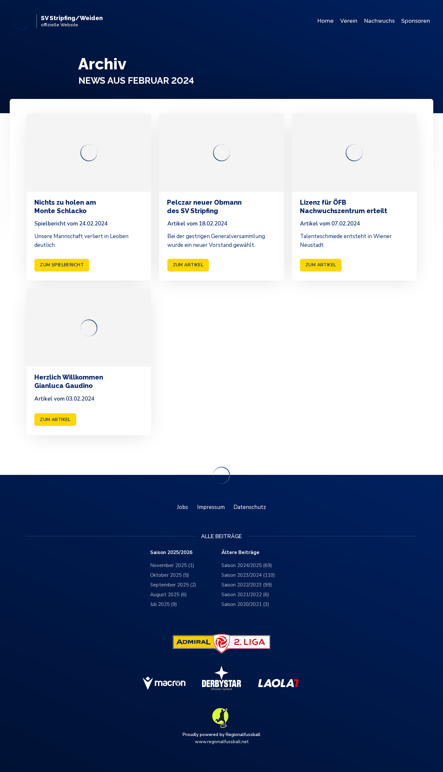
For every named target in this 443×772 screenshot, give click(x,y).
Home (325, 21)
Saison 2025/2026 (171, 552)
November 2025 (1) (172, 565)
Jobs (182, 507)
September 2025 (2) (173, 585)
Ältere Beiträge (240, 552)
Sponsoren (415, 21)
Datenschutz (249, 507)
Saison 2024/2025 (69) (247, 565)
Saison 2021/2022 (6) (245, 594)
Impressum (211, 507)
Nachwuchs (379, 21)
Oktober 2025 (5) (169, 575)
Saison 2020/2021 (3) (245, 604)
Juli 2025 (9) (163, 604)
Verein (348, 21)
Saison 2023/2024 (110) (248, 575)
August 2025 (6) (168, 594)
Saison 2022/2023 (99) (247, 585)
